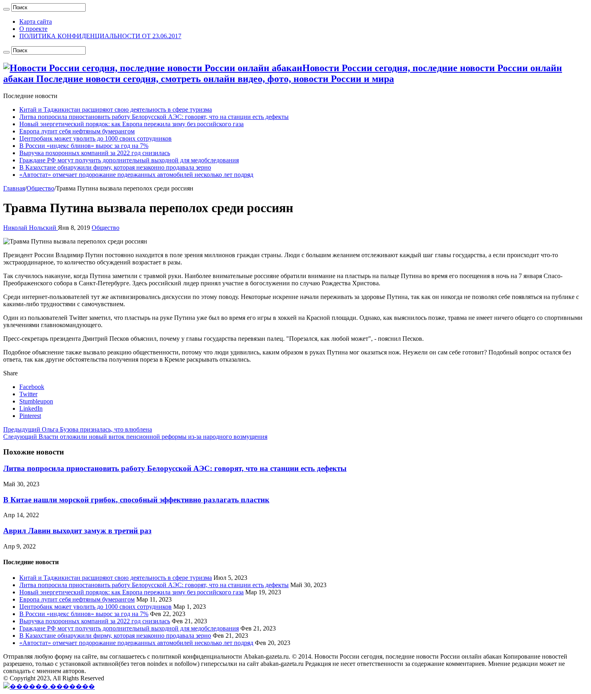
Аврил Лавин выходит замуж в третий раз (77, 530)
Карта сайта (35, 21)
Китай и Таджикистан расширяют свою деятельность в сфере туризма (115, 109)
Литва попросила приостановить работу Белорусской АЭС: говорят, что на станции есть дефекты (154, 116)
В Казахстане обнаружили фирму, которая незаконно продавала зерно (115, 167)
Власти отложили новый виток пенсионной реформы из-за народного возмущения (135, 436)
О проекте (33, 28)
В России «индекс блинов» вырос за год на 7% (83, 145)
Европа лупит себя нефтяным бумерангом (77, 131)
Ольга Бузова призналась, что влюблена (77, 429)
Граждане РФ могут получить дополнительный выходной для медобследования (129, 160)
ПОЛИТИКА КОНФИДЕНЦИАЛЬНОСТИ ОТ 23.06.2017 (100, 36)
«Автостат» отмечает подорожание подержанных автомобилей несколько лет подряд (136, 174)
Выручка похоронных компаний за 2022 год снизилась (94, 152)
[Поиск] (6, 9)
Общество (40, 188)
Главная (14, 188)
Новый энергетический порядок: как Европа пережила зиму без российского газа (131, 124)
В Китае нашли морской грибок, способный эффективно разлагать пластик (136, 499)
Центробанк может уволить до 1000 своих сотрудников (95, 138)
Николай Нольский (30, 227)
